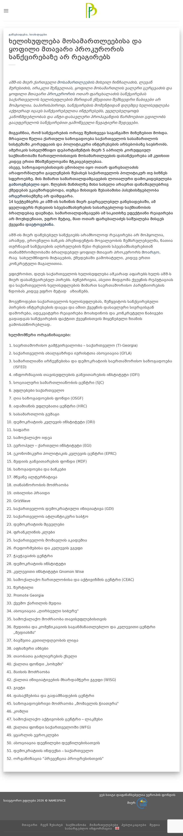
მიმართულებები (103, 825)
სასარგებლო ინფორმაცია (88, 828)
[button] (6, 10)
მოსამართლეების (75, 82)
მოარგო (150, 252)
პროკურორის (61, 94)
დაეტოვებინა (39, 224)
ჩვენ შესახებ (52, 825)
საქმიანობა (76, 825)
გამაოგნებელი (24, 184)
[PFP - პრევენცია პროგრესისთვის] (91, 10)
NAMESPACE (57, 800)
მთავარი (29, 825)
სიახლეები (38, 34)
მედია (155, 825)
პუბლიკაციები (133, 825)
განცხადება (18, 34)
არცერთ (18, 196)
